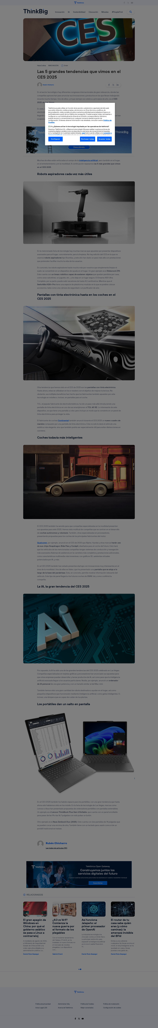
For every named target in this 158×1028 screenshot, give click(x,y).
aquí (83, 133)
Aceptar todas (104, 139)
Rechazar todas (87, 139)
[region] (80, 124)
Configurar (55, 139)
